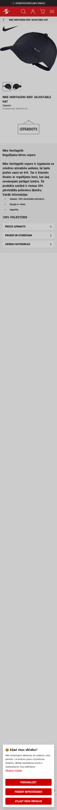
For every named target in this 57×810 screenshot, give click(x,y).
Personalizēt (28, 782)
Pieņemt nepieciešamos (28, 791)
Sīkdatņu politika (13, 770)
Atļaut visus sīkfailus (28, 801)
